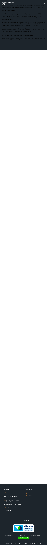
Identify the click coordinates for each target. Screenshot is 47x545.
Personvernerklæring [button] (35, 535)
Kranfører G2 (6, 220)
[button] (44, 3)
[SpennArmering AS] (8, 3)
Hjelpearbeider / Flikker (10, 420)
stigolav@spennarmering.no (12, 507)
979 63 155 (8, 510)
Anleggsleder (7, 66)
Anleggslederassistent (10, 143)
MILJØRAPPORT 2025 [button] (23, 537)
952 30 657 (6, 273)
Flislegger (5, 349)
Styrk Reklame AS (37, 543)
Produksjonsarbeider (9, 282)
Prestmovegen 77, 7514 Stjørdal (12, 492)
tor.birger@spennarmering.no (21, 265)
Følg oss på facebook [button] (22, 520)
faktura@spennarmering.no (15, 501)
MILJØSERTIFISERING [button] (9, 535)
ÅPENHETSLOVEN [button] (22, 535)
